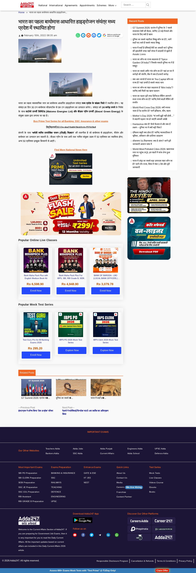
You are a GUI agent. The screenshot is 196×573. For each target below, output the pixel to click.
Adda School (133, 453)
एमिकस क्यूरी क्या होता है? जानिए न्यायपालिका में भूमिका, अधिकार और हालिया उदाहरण (152, 134)
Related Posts (27, 372)
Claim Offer (162, 570)
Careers (129, 487)
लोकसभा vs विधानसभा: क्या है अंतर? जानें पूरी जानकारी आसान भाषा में (152, 142)
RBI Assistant (24, 496)
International (56, 5)
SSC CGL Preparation (28, 492)
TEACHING (56, 487)
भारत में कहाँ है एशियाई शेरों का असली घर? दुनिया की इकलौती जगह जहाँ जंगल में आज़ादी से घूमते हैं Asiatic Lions (153, 51)
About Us (121, 473)
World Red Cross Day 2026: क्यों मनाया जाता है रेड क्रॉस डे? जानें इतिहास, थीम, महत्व (152, 109)
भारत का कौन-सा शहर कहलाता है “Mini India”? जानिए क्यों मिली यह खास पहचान (153, 89)
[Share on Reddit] (88, 35)
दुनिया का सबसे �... (64, 398)
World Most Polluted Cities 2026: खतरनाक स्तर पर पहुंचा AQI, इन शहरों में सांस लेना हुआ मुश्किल (153, 152)
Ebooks (152, 487)
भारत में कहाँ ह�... (98, 398)
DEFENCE (56, 492)
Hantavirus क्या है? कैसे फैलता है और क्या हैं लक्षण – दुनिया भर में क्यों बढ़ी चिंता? (151, 126)
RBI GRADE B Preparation (31, 501)
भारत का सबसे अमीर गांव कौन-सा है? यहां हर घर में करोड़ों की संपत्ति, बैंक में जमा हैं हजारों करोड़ (153, 72)
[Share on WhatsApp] (78, 35)
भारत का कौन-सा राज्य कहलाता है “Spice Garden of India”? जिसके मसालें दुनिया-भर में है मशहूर (153, 62)
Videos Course (156, 482)
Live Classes (155, 478)
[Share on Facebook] (94, 35)
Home (21, 12)
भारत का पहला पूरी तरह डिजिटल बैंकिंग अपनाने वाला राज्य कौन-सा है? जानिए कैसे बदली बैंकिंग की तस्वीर (153, 99)
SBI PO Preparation (27, 473)
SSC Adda (78, 453)
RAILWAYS (56, 482)
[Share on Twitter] (99, 35)
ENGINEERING (58, 496)
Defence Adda (161, 453)
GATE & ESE (90, 473)
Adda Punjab (106, 448)
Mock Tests (154, 473)
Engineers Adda (135, 448)
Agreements (71, 5)
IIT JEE (87, 478)
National (42, 5)
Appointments (87, 5)
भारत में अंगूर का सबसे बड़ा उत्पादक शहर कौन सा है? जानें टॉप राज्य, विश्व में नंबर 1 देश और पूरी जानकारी (152, 164)
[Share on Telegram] (83, 35)
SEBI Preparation (26, 482)
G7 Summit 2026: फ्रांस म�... (35, 398)
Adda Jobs (78, 448)
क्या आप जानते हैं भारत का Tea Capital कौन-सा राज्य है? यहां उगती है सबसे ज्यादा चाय (153, 81)
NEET (86, 482)
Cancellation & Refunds (142, 561)
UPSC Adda (160, 448)
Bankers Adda (52, 453)
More (111, 5)
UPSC (54, 501)
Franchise (121, 492)
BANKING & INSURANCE (63, 473)
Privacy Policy (185, 561)
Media (119, 482)
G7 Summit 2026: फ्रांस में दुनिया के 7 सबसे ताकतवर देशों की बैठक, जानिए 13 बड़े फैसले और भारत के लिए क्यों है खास (152, 31)
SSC (53, 478)
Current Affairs (107, 453)
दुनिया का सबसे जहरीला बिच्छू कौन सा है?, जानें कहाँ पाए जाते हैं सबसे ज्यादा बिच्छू (152, 41)
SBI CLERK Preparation (29, 478)
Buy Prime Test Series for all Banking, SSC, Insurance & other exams (70, 121)
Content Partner (124, 497)
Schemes (101, 5)
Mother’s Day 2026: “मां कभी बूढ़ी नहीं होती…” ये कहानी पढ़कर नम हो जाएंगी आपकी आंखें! (153, 117)
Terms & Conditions (166, 561)
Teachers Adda (53, 448)
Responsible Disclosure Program (112, 561)
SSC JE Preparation (28, 487)
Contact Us (122, 478)
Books (152, 492)
